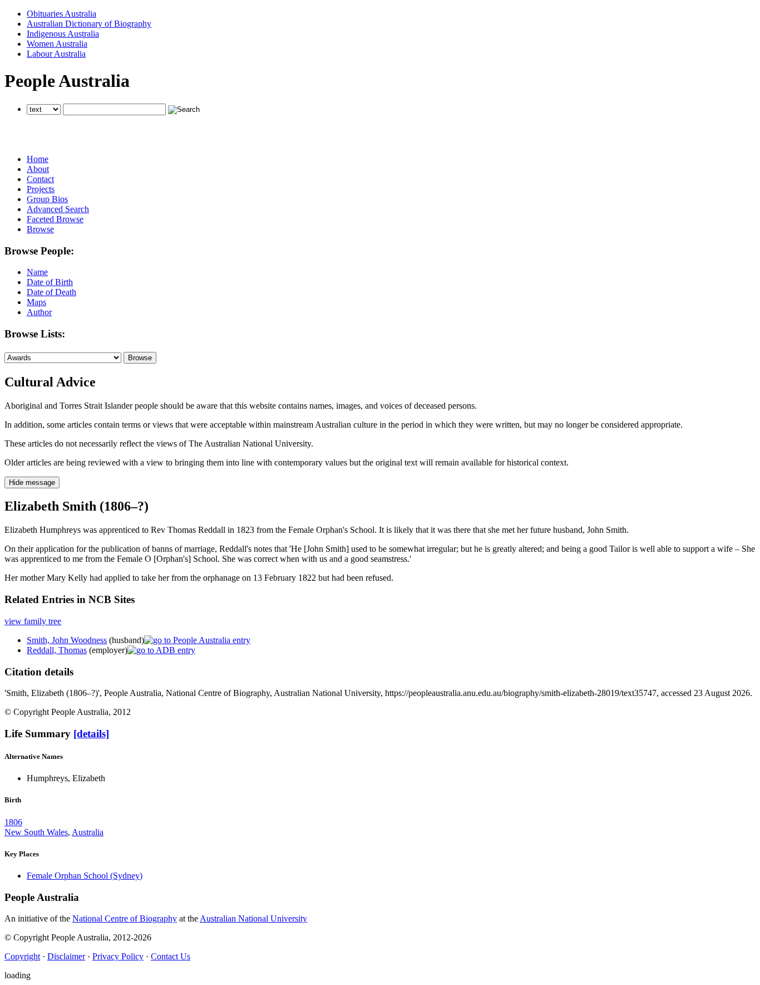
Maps (36, 302)
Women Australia (57, 43)
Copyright (22, 956)
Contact (40, 179)
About (38, 169)
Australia (87, 832)
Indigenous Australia (63, 33)
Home (37, 159)
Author (39, 312)
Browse (40, 229)
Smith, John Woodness (67, 640)
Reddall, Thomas (57, 650)
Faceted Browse (55, 219)
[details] (91, 733)
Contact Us (170, 956)
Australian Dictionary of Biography (89, 23)
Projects (41, 189)
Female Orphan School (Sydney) (84, 875)
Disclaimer (66, 956)
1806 (13, 822)
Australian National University (253, 918)
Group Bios (47, 199)
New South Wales (36, 832)
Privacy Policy (118, 956)
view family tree (32, 621)
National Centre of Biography (124, 918)
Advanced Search (58, 209)
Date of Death (51, 292)
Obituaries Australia (61, 13)
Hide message (32, 482)
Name (37, 272)
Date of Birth (50, 282)
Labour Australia (56, 53)
